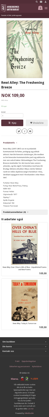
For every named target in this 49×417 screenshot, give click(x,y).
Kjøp (14, 122)
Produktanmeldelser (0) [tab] (14, 212)
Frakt (17, 361)
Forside (3, 15)
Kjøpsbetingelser (29, 361)
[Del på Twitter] (19, 131)
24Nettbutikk (29, 413)
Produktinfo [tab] (9, 143)
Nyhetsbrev (37, 366)
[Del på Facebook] (24, 131)
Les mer (30, 409)
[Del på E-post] (30, 131)
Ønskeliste (38, 122)
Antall (3, 112)
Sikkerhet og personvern (19, 366)
